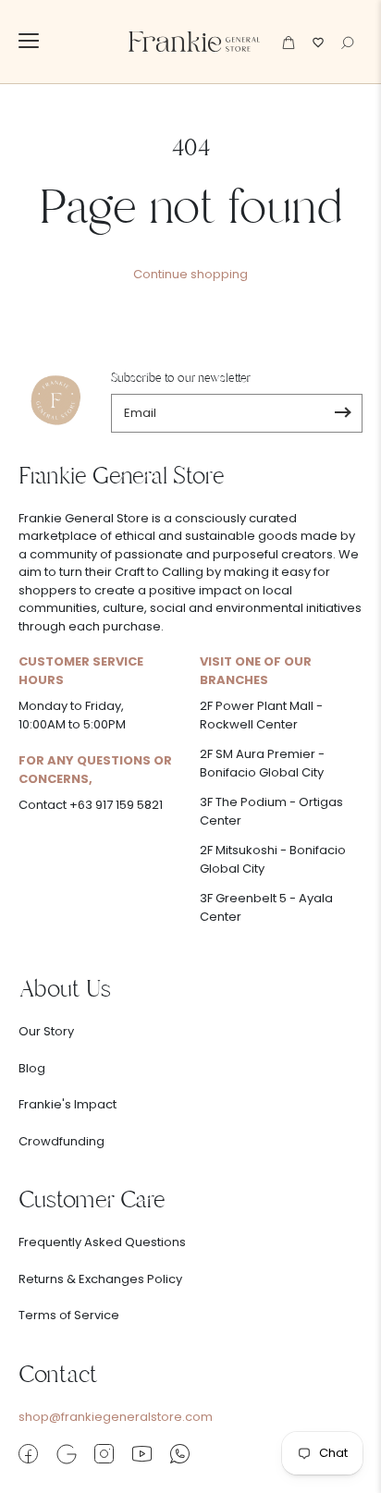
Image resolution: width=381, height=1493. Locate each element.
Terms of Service (68, 1315)
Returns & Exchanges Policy (100, 1279)
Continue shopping (190, 274)
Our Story (46, 1031)
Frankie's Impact (67, 1104)
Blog (31, 1068)
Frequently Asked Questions (102, 1242)
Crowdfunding (61, 1141)
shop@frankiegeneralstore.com (115, 1417)
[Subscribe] (343, 413)
